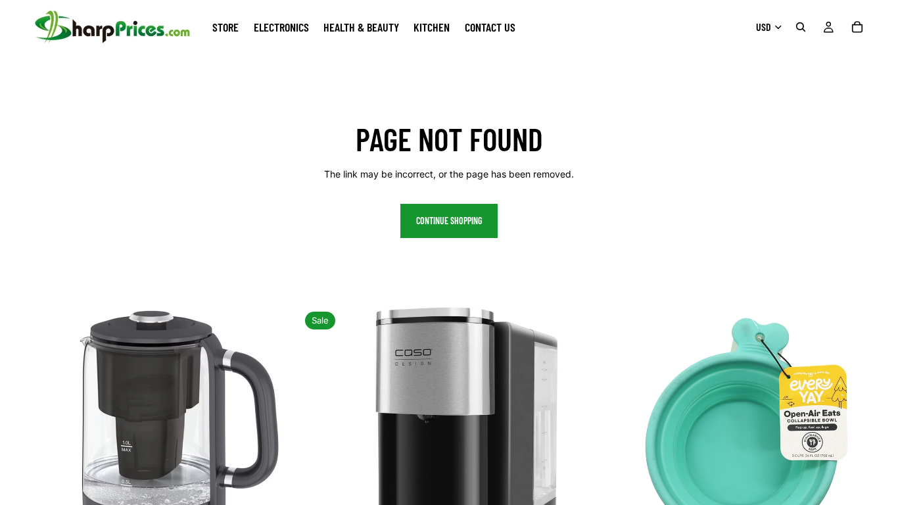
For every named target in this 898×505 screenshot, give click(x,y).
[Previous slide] (19, 456)
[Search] (800, 26)
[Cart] (857, 26)
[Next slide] (279, 456)
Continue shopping (449, 220)
